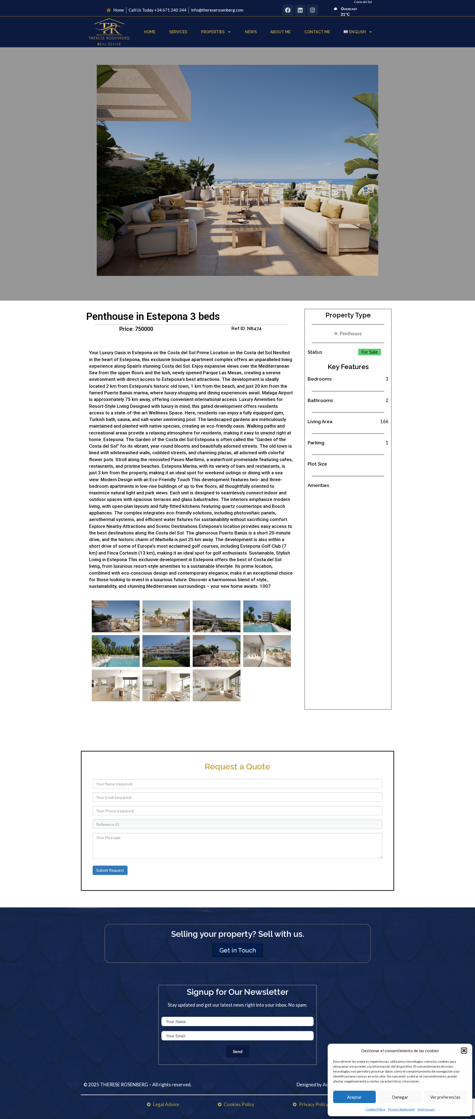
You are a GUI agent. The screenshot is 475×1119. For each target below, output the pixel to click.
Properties (213, 32)
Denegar (400, 1097)
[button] (464, 1050)
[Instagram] (312, 10)
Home (149, 32)
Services (178, 32)
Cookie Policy (375, 1109)
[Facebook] (287, 10)
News (251, 32)
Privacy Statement (401, 1109)
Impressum (426, 1109)
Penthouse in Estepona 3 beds (153, 316)
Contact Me (317, 32)
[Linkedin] (300, 10)
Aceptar (354, 1097)
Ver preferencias (445, 1097)
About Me (280, 32)
